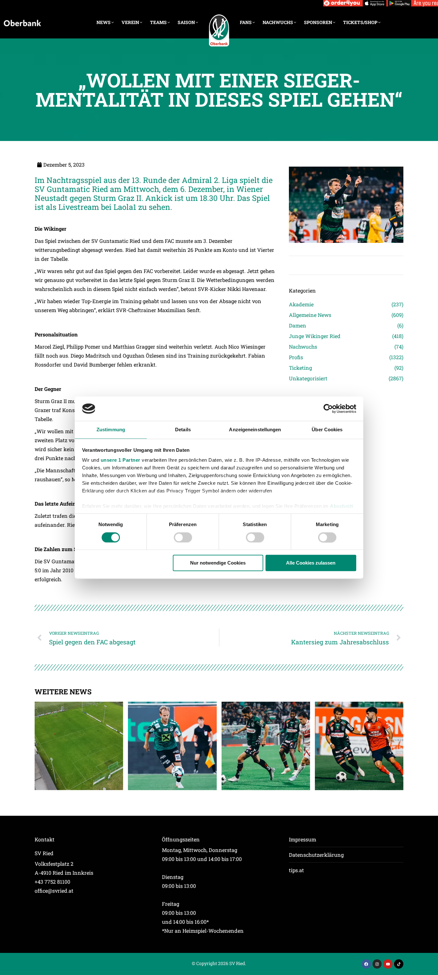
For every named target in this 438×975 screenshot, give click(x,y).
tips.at (296, 870)
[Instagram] (377, 964)
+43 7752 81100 (52, 881)
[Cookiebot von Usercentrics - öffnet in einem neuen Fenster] (328, 408)
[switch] (183, 537)
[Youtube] (387, 964)
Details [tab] (183, 430)
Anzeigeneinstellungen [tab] (255, 430)
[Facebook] (366, 964)
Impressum (302, 839)
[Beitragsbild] (79, 746)
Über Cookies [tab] (327, 430)
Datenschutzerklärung (316, 854)
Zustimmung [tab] (111, 430)
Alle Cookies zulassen (310, 563)
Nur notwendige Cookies (218, 563)
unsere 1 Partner (120, 460)
